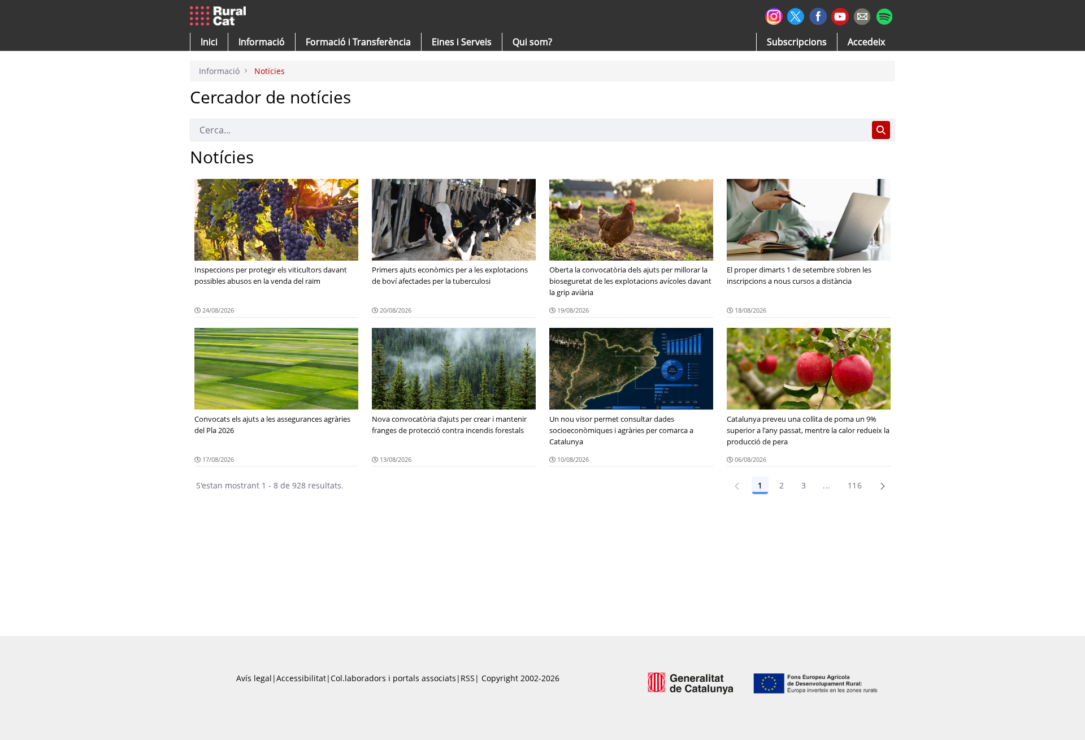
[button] (209, 42)
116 (855, 485)
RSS (468, 678)
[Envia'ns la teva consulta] (862, 15)
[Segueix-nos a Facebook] (818, 15)
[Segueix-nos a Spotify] (884, 15)
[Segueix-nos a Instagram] (774, 15)
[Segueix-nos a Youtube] (840, 15)
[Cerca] (881, 130)
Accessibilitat (301, 678)
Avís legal (254, 678)
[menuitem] (358, 42)
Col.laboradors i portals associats (393, 678)
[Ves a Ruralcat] (220, 16)
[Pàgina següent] (883, 486)
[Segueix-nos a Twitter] (796, 15)
